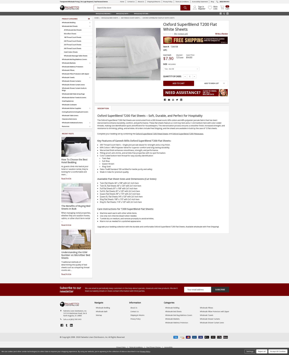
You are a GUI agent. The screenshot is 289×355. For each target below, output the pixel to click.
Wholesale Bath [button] (122, 14)
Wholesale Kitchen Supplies (71, 108)
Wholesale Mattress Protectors (72, 67)
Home (122, 2)
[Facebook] (165, 99)
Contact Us (131, 2)
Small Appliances (68, 101)
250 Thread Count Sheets (72, 45)
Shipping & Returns (153, 2)
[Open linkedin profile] (227, 13)
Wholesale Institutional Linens (72, 123)
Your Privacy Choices (153, 347)
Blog (212, 2)
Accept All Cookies (278, 351)
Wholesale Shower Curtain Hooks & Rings (74, 89)
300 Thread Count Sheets (72, 48)
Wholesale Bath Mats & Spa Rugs (73, 94)
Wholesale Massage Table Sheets (75, 56)
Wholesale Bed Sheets (70, 26)
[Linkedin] (181, 99)
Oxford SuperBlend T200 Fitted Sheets (152, 134)
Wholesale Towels (68, 77)
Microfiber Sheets (70, 34)
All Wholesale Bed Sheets (73, 30)
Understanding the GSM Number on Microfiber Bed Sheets (75, 255)
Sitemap (99, 315)
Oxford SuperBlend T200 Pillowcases (187, 134)
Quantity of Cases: (172, 76)
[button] (211, 83)
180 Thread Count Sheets (72, 37)
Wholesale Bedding (68, 22)
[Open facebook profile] (220, 13)
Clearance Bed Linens (69, 119)
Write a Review (221, 34)
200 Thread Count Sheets (72, 41)
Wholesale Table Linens (70, 115)
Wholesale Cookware (69, 105)
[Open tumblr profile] (224, 13)
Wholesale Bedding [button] (103, 14)
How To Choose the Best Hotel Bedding (74, 161)
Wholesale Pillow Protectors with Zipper (75, 74)
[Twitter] (177, 99)
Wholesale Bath (101, 311)
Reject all (262, 351)
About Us (141, 2)
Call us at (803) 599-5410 (72, 319)
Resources (65, 126)
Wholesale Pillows (68, 70)
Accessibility (168, 347)
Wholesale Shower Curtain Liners (73, 85)
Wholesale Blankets (69, 63)
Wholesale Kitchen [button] (141, 14)
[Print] (173, 99)
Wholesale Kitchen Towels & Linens (74, 97)
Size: (169, 64)
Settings (249, 351)
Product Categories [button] (70, 19)
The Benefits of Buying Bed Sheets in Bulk (75, 207)
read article (66, 178)
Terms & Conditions (182, 2)
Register (201, 9)
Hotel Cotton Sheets (71, 52)
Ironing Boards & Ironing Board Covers (75, 112)
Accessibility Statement (200, 2)
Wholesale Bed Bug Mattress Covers (74, 59)
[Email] (169, 99)
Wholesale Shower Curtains (71, 81)
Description (103, 108)
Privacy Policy (167, 2)
